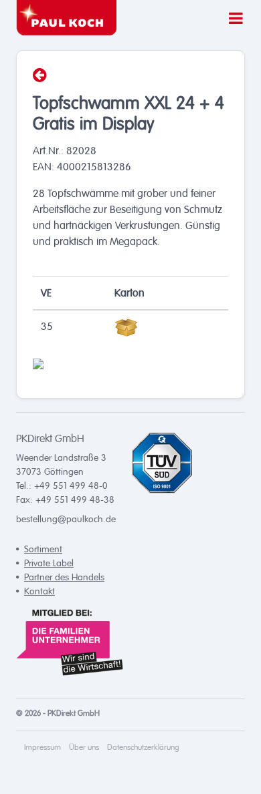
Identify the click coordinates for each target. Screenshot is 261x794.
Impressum (42, 748)
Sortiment (43, 549)
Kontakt (39, 591)
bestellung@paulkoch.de (66, 519)
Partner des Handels (64, 577)
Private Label (49, 563)
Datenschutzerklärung (143, 748)
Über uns (84, 748)
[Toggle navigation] (231, 16)
